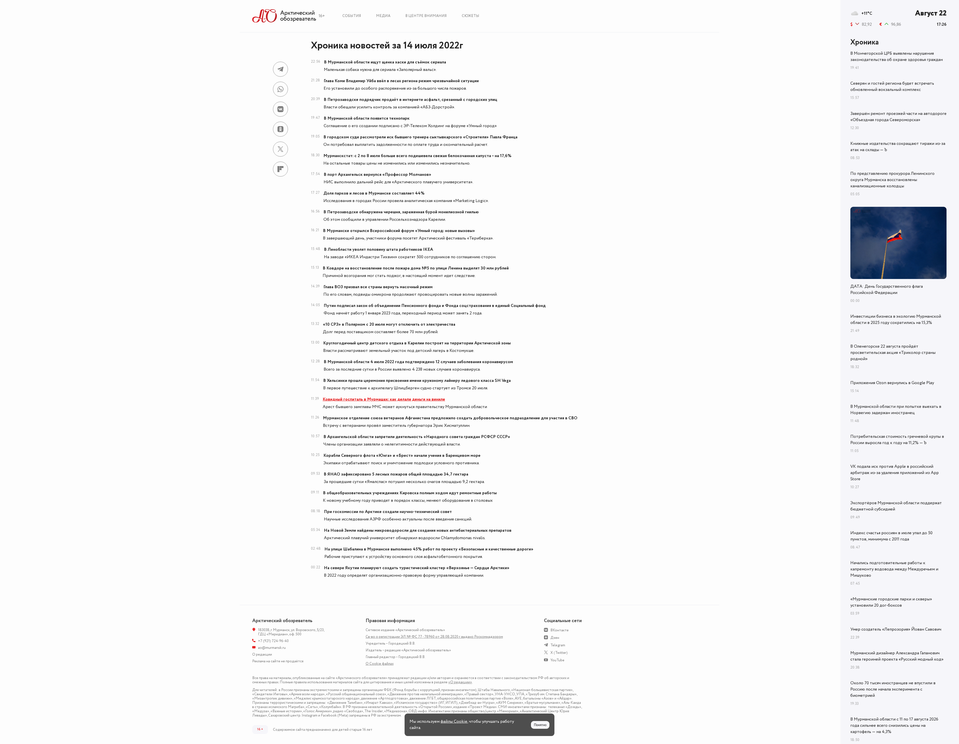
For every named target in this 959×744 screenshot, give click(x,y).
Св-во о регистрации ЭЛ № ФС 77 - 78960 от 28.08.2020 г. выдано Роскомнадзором (434, 637)
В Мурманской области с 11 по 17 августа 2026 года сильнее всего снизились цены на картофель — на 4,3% (894, 725)
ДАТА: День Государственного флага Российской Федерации (886, 289)
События (351, 15)
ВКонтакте (559, 630)
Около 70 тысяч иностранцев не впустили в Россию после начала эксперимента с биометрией (893, 689)
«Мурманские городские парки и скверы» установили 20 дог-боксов (891, 602)
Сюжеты (470, 15)
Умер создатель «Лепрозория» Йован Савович (895, 629)
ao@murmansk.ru (272, 648)
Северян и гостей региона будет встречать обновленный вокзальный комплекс (892, 86)
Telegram (557, 645)
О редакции (262, 654)
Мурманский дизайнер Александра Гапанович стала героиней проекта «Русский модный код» (897, 656)
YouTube (557, 660)
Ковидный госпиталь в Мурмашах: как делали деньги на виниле (384, 399)
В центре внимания (426, 15)
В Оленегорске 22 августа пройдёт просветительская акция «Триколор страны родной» (893, 352)
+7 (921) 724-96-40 (273, 641)
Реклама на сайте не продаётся (277, 661)
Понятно (540, 725)
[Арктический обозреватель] (284, 16)
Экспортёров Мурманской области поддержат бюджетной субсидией (896, 506)
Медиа (383, 15)
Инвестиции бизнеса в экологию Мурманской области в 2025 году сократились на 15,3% (895, 319)
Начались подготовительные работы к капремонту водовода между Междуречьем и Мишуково (894, 569)
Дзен (554, 638)
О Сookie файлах (380, 664)
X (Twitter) (559, 653)
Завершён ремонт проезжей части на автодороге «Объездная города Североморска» (898, 117)
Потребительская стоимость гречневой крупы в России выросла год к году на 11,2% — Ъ (897, 440)
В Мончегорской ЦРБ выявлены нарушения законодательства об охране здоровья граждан (896, 56)
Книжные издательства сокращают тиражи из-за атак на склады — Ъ (897, 147)
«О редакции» (460, 682)
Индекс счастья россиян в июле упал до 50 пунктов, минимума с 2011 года (891, 536)
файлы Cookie (454, 722)
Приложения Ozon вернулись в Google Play (892, 383)
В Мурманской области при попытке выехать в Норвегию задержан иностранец (895, 410)
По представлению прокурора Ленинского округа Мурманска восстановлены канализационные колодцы (892, 180)
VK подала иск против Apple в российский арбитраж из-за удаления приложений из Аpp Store (894, 473)
